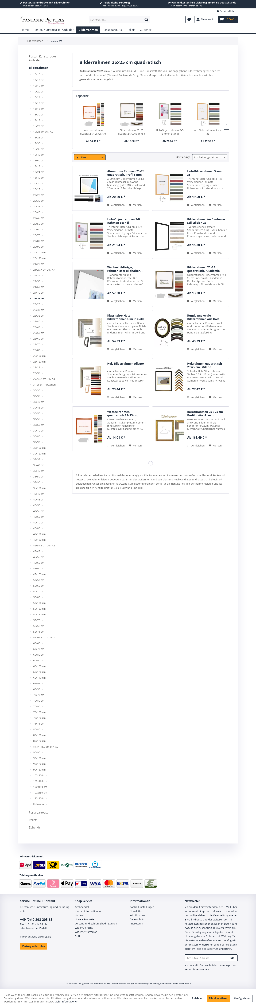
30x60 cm (38, 424)
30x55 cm (38, 419)
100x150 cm (40, 792)
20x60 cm (38, 229)
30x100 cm (39, 447)
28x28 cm (38, 367)
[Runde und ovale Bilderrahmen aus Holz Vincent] (169, 332)
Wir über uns (137, 915)
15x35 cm (38, 149)
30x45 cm (38, 407)
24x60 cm (38, 287)
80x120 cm (39, 740)
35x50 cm (38, 476)
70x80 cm (38, 700)
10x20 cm (38, 91)
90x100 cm (39, 758)
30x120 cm (39, 453)
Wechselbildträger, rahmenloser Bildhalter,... (125, 269)
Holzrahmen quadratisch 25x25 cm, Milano (204, 365)
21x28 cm (38, 264)
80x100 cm (39, 735)
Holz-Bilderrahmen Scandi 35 (208, 132)
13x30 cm (38, 114)
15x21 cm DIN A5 (43, 131)
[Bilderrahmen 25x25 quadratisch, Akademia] (131, 114)
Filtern (84, 157)
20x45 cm (38, 218)
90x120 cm (39, 763)
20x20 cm (38, 183)
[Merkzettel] (189, 19)
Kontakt (79, 915)
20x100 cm (39, 252)
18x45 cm (38, 177)
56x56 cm (38, 626)
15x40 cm (38, 154)
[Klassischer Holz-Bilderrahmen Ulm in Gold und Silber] (89, 332)
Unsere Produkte (84, 919)
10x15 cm (38, 85)
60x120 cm (39, 672)
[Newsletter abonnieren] (232, 957)
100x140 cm (40, 786)
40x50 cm (38, 505)
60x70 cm (38, 649)
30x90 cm (38, 442)
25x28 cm (38, 304)
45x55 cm (38, 557)
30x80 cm (38, 436)
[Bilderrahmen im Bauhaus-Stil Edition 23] (169, 236)
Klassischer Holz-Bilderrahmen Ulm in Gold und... (125, 317)
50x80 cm (38, 597)
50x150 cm (39, 614)
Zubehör (34, 827)
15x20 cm (38, 126)
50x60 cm (38, 585)
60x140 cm (39, 677)
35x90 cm (38, 482)
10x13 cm (38, 80)
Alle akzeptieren (218, 998)
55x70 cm (38, 620)
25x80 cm (38, 350)
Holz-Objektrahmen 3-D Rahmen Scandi (170, 132)
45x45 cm (38, 551)
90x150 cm (39, 769)
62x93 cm (38, 683)
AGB (77, 936)
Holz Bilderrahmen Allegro (125, 364)
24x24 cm (38, 275)
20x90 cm (38, 246)
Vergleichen (117, 205)
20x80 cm (38, 241)
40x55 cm (38, 511)
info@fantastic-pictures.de (35, 936)
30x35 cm (38, 396)
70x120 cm (39, 718)
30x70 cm (38, 430)
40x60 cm (38, 516)
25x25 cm (39, 298)
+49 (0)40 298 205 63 (36, 919)
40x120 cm (39, 539)
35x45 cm (38, 470)
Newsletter (136, 911)
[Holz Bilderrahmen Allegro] (89, 380)
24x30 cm (38, 281)
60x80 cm (38, 654)
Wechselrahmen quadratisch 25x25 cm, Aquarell (93, 132)
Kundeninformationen (88, 911)
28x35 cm (38, 373)
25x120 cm (39, 361)
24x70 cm (38, 292)
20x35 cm (38, 206)
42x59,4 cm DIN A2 (44, 545)
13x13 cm (38, 103)
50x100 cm (39, 603)
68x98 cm (38, 689)
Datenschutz (137, 919)
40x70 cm (38, 522)
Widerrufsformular (86, 932)
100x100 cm (40, 775)
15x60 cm (38, 160)
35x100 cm (39, 488)
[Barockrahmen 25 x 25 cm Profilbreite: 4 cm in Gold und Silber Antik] (169, 429)
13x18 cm (38, 108)
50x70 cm (38, 591)
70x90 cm (38, 706)
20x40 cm (38, 212)
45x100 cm (39, 574)
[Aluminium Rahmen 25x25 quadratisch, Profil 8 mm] (89, 188)
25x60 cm (38, 338)
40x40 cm (38, 493)
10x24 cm (38, 97)
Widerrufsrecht (84, 927)
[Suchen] (146, 19)
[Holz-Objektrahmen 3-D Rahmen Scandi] (169, 114)
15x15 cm (38, 120)
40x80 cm (38, 528)
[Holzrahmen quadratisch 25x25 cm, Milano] (169, 380)
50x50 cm (38, 580)
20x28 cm (38, 195)
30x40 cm (38, 401)
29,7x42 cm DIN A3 (44, 378)
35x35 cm (38, 459)
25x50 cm (38, 333)
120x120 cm (40, 798)
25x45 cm (38, 327)
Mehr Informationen (66, 1001)
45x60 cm (38, 562)
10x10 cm (38, 74)
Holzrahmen (40, 804)
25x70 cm (38, 344)
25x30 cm (38, 310)
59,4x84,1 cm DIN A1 (45, 637)
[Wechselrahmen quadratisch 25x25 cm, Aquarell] (93, 114)
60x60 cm (38, 643)
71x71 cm (38, 723)
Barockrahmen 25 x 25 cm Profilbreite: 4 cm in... (205, 413)
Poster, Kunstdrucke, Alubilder (42, 58)
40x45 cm (38, 499)
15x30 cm (38, 143)
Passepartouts (38, 812)
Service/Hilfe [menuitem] (227, 11)
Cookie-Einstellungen (142, 907)
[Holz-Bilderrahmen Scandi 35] (208, 114)
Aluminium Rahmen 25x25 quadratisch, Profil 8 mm (125, 172)
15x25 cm (38, 137)
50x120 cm (39, 608)
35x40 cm (38, 465)
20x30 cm (38, 200)
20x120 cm (39, 258)
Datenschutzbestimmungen (216, 965)
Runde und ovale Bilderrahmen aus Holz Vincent (203, 317)
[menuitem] (119, 19)
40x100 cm (39, 534)
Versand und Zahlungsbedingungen (96, 923)
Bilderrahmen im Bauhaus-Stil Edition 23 (206, 220)
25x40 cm (38, 321)
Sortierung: (183, 157)
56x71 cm (38, 631)
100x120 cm (40, 781)
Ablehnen (197, 998)
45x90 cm (38, 568)
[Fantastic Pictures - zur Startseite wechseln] (42, 20)
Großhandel (82, 907)
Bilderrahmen (38, 68)
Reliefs (33, 820)
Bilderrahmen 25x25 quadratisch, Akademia (131, 132)
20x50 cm (38, 223)
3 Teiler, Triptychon (44, 384)
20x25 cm (38, 189)
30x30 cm (38, 390)
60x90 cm (38, 660)
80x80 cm (38, 729)
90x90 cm (38, 752)
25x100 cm (39, 355)
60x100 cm (39, 666)
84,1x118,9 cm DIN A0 (45, 746)
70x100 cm (39, 712)
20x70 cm (38, 235)
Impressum (136, 923)
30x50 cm (38, 413)
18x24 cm (38, 172)
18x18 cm (38, 166)
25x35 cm (38, 315)
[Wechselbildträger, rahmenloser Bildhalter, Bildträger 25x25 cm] (89, 284)
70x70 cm (38, 695)
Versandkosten (119, 983)
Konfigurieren (242, 998)
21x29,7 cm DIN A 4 (44, 269)
